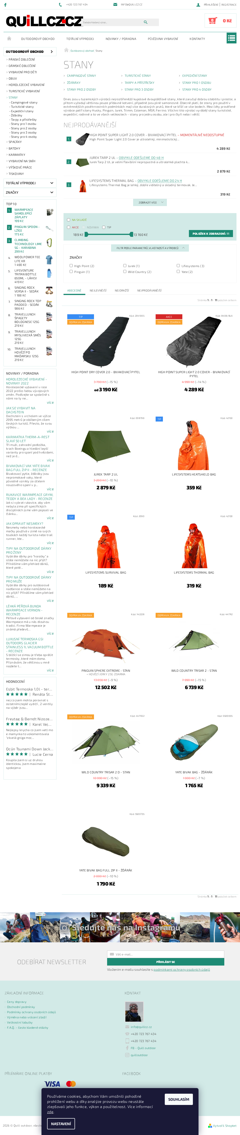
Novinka (93, 227)
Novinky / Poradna (121, 39)
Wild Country (139, 271)
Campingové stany (24, 102)
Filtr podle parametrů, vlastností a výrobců (148, 247)
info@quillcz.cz (141, 1027)
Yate (187, 271)
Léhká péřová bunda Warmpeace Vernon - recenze (24, 610)
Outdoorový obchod (38, 39)
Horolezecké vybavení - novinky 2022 (26, 381)
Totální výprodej (80, 39)
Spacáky (15, 142)
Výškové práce (20, 167)
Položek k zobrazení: (211, 233)
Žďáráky (16, 115)
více (50, 402)
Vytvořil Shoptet (224, 1125)
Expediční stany (22, 111)
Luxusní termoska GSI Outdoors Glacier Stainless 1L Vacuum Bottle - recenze (29, 645)
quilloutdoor (139, 1055)
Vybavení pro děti (23, 72)
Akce (75, 227)
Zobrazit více (148, 202)
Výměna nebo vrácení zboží (26, 1017)
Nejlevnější (98, 290)
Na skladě (79, 219)
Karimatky (17, 155)
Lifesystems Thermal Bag (136, 181)
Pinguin (82, 271)
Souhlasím (178, 1099)
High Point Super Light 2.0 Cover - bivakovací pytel (157, 135)
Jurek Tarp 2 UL (126, 158)
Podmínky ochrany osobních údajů (31, 1012)
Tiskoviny (16, 174)
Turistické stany (22, 106)
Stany (13, 97)
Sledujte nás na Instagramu (126, 927)
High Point (84, 266)
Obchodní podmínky (21, 1007)
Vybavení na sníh (22, 161)
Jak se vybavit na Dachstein (20, 410)
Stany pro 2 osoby (24, 128)
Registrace (228, 4)
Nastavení (61, 1123)
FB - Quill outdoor (143, 1048)
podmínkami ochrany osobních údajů (182, 969)
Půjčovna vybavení (163, 39)
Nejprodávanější (149, 290)
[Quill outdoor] (44, 21)
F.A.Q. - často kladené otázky (27, 1027)
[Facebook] (6, 5)
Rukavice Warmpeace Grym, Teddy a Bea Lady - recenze (29, 497)
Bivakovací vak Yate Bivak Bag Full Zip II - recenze (28, 468)
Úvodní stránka (9, 39)
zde (50, 1111)
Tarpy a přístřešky (24, 119)
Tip (109, 227)
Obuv (13, 78)
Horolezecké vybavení (26, 85)
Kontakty (197, 39)
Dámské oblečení (22, 66)
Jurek (133, 266)
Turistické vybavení (24, 91)
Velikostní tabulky (20, 1022)
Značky (12, 192)
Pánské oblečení (22, 59)
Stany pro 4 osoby (24, 136)
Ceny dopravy (16, 1002)
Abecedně (74, 290)
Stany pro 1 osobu (23, 124)
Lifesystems (192, 266)
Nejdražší (122, 290)
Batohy (14, 148)
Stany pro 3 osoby (24, 132)
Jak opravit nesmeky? (24, 523)
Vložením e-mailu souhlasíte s (158, 969)
